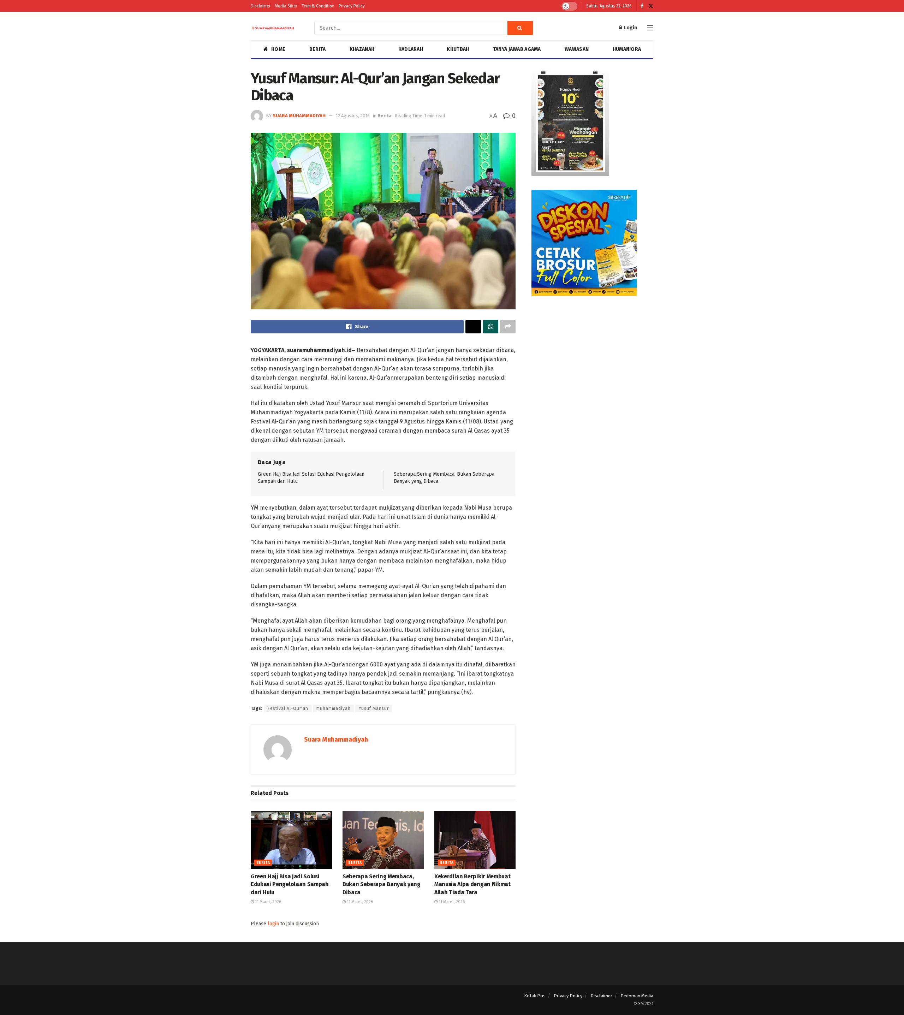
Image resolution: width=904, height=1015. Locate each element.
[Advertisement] (592, 359)
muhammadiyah (333, 708)
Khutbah (458, 49)
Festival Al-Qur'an (288, 708)
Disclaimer (260, 6)
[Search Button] (520, 28)
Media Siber (286, 6)
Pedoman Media (636, 995)
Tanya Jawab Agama (517, 49)
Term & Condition (318, 6)
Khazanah (362, 49)
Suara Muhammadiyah (299, 115)
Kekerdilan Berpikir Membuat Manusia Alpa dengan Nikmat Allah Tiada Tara (472, 884)
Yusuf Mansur (374, 708)
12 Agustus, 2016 (353, 115)
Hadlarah (410, 49)
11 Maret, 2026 (267, 902)
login (273, 924)
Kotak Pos (535, 995)
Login (630, 28)
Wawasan (577, 49)
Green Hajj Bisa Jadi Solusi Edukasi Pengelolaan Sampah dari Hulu (290, 884)
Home (278, 49)
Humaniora (627, 49)
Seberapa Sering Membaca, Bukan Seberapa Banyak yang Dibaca (382, 884)
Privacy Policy (352, 6)
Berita (317, 49)
